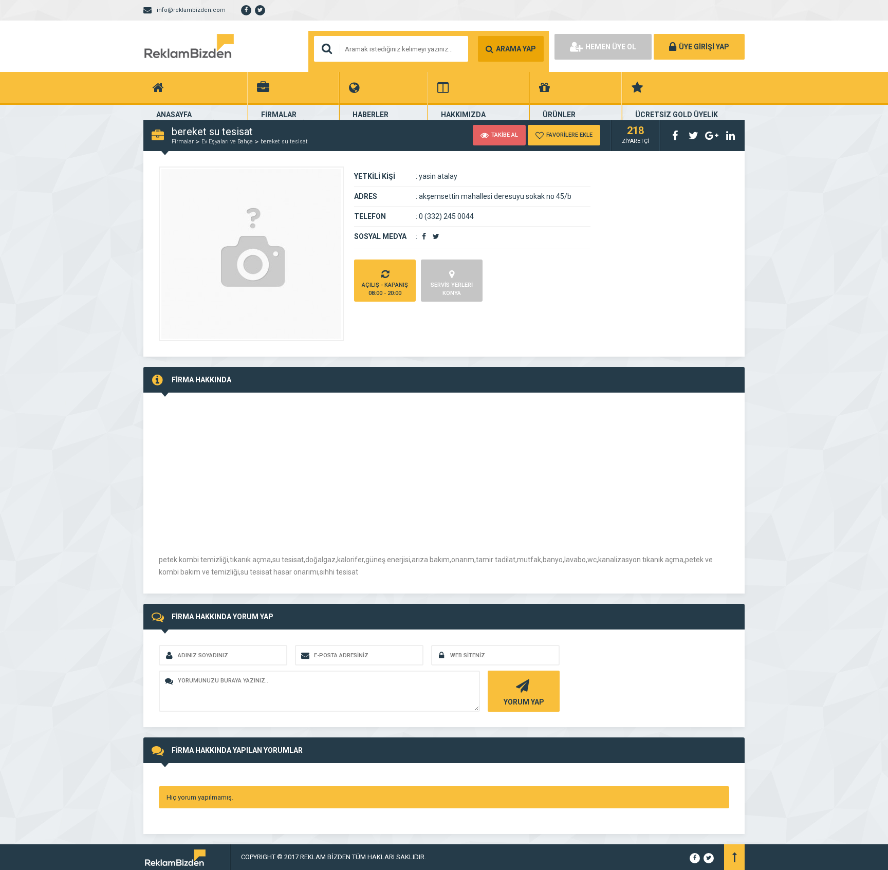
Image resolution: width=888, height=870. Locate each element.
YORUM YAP (524, 702)
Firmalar (183, 141)
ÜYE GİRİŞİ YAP (704, 47)
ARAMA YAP (516, 49)
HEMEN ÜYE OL (610, 47)
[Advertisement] (245, 480)
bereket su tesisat (284, 141)
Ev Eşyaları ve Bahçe (227, 141)
